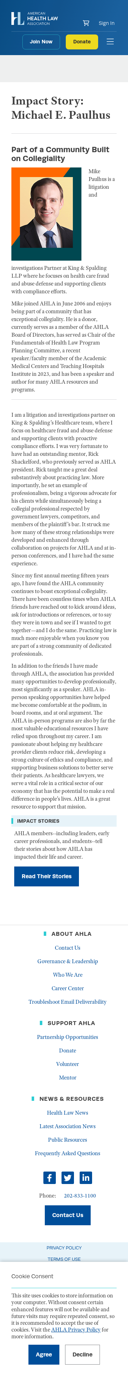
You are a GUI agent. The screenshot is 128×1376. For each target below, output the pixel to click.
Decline (82, 1354)
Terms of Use (64, 1259)
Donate (82, 41)
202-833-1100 (80, 1195)
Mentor (67, 1077)
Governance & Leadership (67, 961)
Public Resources (67, 1139)
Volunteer (67, 1064)
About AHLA (72, 933)
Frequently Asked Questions (67, 1153)
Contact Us (67, 947)
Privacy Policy (64, 1247)
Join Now (41, 41)
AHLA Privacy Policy (76, 1329)
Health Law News (67, 1112)
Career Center (68, 988)
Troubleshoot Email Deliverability (67, 1002)
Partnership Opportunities (67, 1037)
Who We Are (67, 974)
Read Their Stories (46, 876)
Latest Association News (67, 1126)
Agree (44, 1354)
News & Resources (71, 1098)
